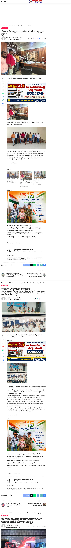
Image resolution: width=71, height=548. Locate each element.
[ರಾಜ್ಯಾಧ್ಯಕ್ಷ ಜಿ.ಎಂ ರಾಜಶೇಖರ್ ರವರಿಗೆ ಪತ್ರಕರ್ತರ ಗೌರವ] (13, 174)
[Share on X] (35, 38)
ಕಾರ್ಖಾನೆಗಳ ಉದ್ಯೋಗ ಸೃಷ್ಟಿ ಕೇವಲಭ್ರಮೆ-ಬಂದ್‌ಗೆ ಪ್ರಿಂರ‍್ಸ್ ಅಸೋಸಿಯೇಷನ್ (23, 460)
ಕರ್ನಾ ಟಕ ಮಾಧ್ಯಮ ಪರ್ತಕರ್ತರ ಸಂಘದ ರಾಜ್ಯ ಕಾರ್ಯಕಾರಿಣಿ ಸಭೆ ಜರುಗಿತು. (39, 180)
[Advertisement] (35, 13)
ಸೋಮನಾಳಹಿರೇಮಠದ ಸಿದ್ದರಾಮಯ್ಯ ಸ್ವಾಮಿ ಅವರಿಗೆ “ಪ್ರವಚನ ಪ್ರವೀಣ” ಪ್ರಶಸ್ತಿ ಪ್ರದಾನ (25, 454)
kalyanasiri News (16, 243)
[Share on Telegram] (3, 96)
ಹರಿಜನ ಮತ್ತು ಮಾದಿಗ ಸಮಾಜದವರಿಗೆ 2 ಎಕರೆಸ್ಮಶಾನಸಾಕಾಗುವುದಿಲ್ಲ (22, 236)
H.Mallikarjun (9, 37)
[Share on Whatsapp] (3, 93)
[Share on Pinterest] (3, 90)
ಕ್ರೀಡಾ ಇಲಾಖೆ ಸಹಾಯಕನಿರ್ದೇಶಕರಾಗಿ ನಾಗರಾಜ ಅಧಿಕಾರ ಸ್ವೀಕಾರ (21, 463)
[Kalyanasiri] (35, 1)
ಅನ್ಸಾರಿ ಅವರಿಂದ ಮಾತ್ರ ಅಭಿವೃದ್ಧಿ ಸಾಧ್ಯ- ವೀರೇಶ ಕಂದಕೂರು (20, 225)
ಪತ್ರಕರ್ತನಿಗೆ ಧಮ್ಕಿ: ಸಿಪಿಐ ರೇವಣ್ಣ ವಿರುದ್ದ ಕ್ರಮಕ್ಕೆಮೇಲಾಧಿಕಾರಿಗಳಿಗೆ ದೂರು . (26, 182)
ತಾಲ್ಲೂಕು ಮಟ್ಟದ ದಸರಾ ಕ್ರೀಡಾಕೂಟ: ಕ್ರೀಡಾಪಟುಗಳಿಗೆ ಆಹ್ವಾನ (20, 230)
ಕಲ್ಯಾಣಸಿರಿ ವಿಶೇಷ (4, 27)
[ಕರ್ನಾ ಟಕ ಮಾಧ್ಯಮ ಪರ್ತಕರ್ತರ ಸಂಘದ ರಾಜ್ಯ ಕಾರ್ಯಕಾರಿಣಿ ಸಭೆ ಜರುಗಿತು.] (40, 174)
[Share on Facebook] (33, 38)
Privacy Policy (9, 259)
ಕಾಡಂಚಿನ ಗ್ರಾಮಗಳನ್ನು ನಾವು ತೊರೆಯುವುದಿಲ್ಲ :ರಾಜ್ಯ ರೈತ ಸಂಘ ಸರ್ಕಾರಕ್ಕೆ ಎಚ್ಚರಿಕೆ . (25, 228)
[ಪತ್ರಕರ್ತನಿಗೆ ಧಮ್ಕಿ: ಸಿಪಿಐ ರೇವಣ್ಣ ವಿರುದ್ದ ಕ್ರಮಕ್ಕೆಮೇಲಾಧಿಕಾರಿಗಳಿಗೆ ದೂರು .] (26, 175)
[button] (2, 1)
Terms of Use (22, 258)
